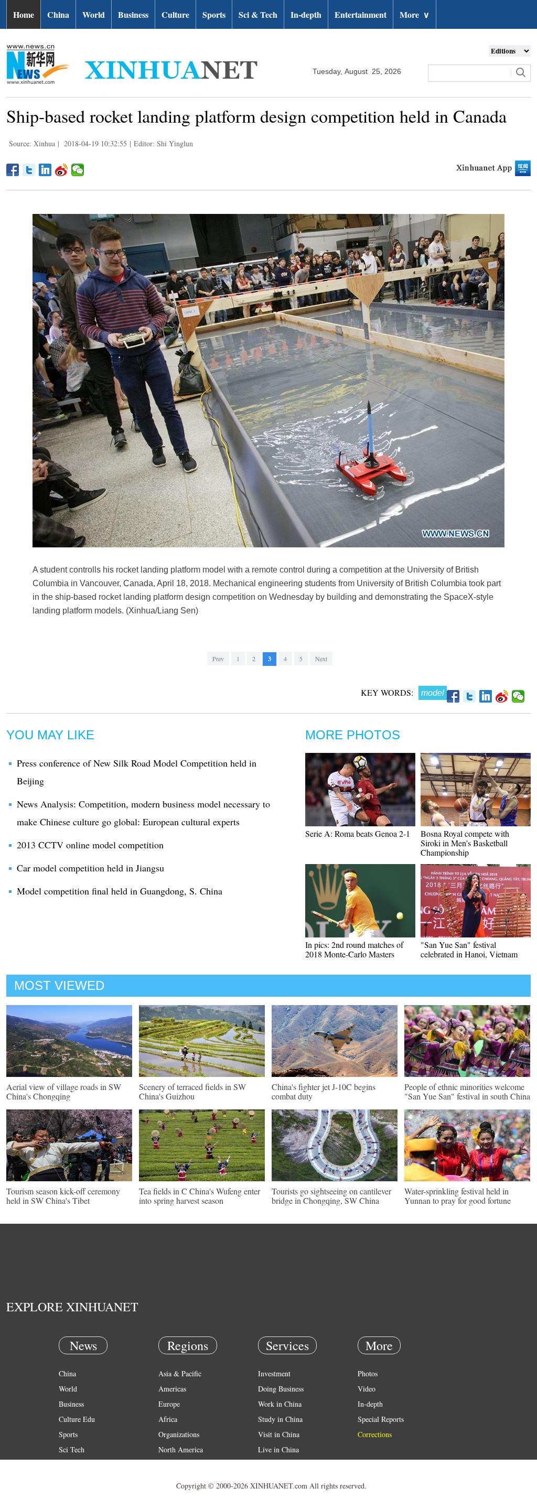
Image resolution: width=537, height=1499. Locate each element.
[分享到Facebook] (12, 170)
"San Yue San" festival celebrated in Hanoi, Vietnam (469, 949)
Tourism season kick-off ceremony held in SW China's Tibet (63, 1195)
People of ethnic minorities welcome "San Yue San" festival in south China (467, 1091)
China (58, 14)
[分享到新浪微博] (61, 170)
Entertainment (360, 14)
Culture (175, 14)
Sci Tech (71, 1449)
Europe (169, 1404)
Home (23, 14)
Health (68, 1465)
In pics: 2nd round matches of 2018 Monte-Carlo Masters (354, 949)
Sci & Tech (258, 14)
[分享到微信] (77, 170)
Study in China (280, 1419)
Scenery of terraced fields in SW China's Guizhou (192, 1091)
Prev (218, 658)
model (432, 692)
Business (133, 14)
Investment (274, 1373)
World (93, 14)
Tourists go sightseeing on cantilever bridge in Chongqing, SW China (331, 1195)
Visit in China (278, 1434)
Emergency (275, 1465)
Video (366, 1389)
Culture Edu (77, 1419)
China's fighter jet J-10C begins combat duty (323, 1091)
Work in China (280, 1404)
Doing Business (281, 1389)
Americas (172, 1389)
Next (321, 658)
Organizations (178, 1434)
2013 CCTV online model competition (90, 844)
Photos (368, 1373)
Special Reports (381, 1419)
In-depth (306, 14)
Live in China (278, 1449)
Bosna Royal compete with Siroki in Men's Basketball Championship (465, 843)
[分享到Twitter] (29, 170)
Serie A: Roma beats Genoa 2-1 (357, 833)
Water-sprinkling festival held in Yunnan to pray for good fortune (457, 1195)
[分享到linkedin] (45, 170)
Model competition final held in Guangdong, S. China (119, 891)
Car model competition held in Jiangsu (90, 867)
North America (180, 1449)
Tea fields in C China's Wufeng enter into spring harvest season (199, 1195)
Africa (167, 1419)
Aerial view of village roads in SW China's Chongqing (63, 1091)
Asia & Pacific (179, 1373)
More (414, 14)
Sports (213, 14)
